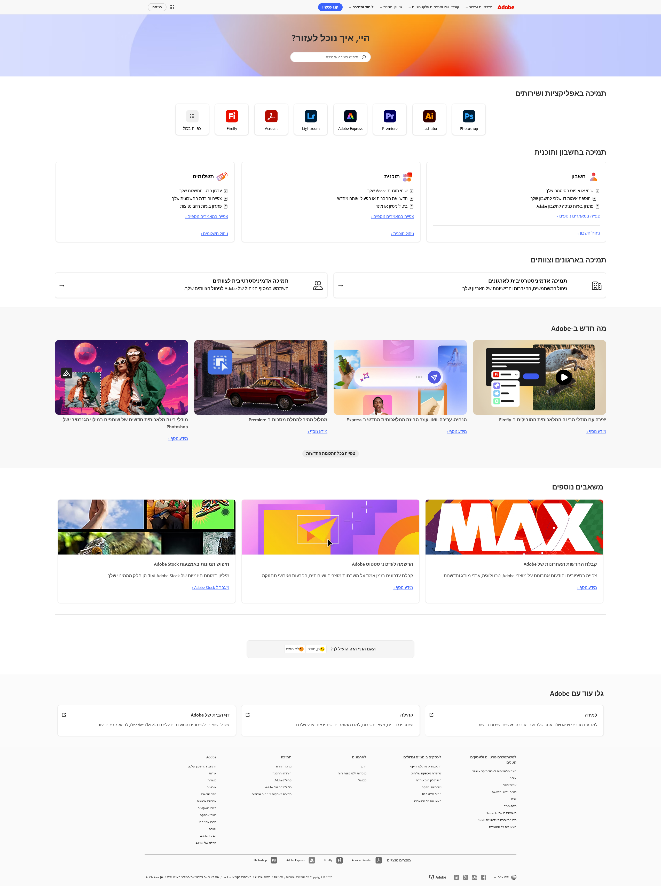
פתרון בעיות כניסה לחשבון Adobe (565, 206)
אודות (212, 773)
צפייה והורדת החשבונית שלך (197, 198)
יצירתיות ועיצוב (480, 7)
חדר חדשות (208, 794)
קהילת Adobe (283, 780)
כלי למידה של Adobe (278, 787)
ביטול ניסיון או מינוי (392, 206)
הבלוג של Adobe (205, 843)
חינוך (363, 766)
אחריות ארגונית (206, 801)
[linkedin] (456, 877)
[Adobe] (505, 7)
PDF (513, 799)
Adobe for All (208, 836)
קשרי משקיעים (207, 808)
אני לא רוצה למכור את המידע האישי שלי (193, 877)
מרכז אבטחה (207, 822)
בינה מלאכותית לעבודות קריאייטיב (494, 771)
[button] (172, 7)
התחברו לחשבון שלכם (202, 766)
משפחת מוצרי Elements (501, 813)
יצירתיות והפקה (432, 787)
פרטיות (278, 877)
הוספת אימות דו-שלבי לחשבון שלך (561, 198)
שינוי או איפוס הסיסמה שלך (570, 190)
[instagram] (474, 877)
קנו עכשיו (330, 7)
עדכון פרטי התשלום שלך (200, 190)
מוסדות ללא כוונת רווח (352, 773)
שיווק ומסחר (392, 7)
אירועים (211, 787)
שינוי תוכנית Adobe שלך (387, 190)
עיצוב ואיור (509, 785)
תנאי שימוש (262, 877)
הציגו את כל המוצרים (502, 827)
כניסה (157, 7)
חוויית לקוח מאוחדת (429, 780)
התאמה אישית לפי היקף (426, 766)
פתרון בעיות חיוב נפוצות (201, 206)
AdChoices (152, 877)
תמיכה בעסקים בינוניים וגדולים (272, 794)
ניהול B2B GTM (432, 794)
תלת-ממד (510, 806)
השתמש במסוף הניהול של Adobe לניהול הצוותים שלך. (236, 288)
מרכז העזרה (284, 766)
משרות (212, 780)
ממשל (362, 780)
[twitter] (465, 877)
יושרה (212, 829)
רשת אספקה (208, 815)
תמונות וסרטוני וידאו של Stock (497, 820)
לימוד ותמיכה (363, 7)
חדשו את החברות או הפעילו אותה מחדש (372, 198)
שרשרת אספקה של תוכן (426, 773)
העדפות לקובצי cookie (237, 877)
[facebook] (483, 877)
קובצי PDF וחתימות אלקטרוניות (435, 7)
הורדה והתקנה (282, 773)
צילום (512, 778)
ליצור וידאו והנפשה (504, 792)
